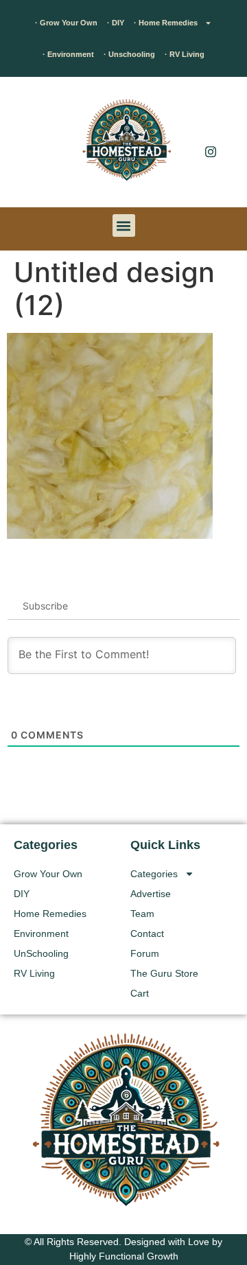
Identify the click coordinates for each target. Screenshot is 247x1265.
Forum (144, 953)
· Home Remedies (166, 23)
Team (142, 913)
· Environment (68, 54)
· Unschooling (129, 54)
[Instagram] (210, 151)
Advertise (150, 893)
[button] (31, 145)
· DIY (115, 23)
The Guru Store (164, 973)
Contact (147, 933)
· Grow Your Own (66, 23)
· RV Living (184, 54)
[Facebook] (210, 123)
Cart (139, 993)
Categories (154, 873)
